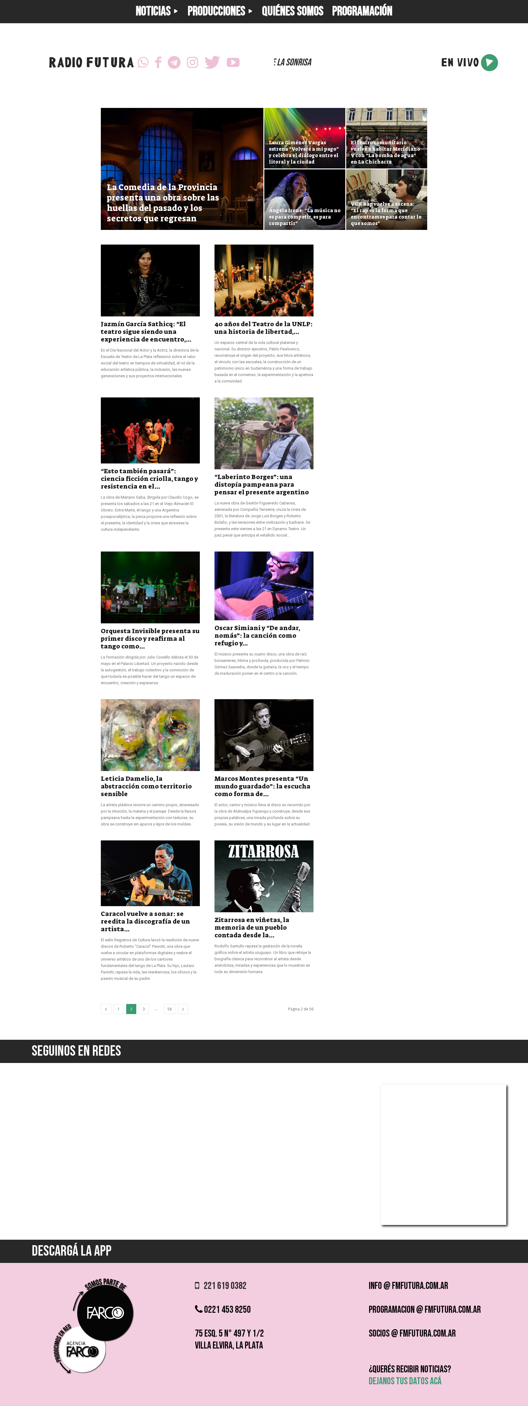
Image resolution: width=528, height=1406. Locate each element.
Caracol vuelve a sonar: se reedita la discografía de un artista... (145, 921)
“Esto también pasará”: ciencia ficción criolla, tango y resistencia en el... (149, 479)
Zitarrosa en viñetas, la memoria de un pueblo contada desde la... (252, 927)
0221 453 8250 (227, 1310)
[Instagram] (192, 62)
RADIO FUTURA (91, 64)
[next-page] (183, 1009)
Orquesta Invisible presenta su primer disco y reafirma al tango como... (150, 639)
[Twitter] (212, 62)
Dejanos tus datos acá (405, 1381)
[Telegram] (174, 62)
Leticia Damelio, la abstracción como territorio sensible (146, 786)
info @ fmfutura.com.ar (408, 1286)
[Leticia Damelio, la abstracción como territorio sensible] (150, 735)
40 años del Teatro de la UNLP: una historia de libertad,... (264, 328)
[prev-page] (106, 1009)
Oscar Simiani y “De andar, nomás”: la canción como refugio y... (257, 636)
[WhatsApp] (143, 62)
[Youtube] (233, 62)
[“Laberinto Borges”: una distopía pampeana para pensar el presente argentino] (264, 433)
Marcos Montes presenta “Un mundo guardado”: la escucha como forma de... (262, 786)
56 (169, 1009)
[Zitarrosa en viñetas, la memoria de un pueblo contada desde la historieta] (264, 876)
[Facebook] (158, 62)
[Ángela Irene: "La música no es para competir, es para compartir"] (304, 199)
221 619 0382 (223, 1286)
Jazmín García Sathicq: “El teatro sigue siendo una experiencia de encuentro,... (146, 332)
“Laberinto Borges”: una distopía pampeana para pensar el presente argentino (262, 484)
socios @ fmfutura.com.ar (412, 1334)
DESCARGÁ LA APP (72, 1251)
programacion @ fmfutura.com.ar (425, 1310)
